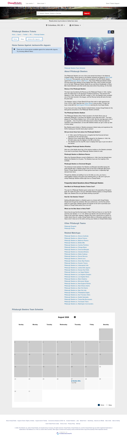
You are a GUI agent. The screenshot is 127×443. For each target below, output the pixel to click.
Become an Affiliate (99, 420)
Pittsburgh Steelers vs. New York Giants (76, 288)
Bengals (73, 81)
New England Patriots (83, 105)
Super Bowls (88, 103)
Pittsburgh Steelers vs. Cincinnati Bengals (76, 249)
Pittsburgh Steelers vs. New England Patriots (77, 283)
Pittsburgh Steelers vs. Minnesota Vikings (76, 281)
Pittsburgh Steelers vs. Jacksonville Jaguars (77, 268)
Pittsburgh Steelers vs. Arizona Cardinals (76, 236)
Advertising (90, 420)
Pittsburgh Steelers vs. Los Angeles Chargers (77, 274)
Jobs (77, 420)
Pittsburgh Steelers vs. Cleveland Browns (76, 252)
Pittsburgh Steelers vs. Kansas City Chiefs (76, 270)
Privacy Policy (71, 423)
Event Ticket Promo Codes (52, 423)
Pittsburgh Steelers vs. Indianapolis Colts (76, 265)
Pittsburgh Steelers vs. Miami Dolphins (75, 279)
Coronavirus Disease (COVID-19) (56, 420)
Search (86, 13)
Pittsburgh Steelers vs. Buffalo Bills (74, 243)
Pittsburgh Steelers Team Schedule (74, 68)
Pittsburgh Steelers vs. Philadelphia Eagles (77, 292)
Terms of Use (63, 423)
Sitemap (78, 423)
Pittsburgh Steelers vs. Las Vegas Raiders (76, 272)
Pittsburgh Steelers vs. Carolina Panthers (76, 245)
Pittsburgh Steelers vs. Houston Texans (76, 263)
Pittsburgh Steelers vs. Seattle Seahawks (76, 297)
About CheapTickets (11, 420)
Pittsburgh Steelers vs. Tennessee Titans (76, 301)
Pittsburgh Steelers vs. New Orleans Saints (77, 286)
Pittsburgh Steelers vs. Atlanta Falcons (75, 238)
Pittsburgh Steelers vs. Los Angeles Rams (76, 277)
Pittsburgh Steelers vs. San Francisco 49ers (77, 295)
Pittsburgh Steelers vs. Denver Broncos (75, 256)
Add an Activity (116, 420)
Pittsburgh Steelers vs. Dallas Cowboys (75, 254)
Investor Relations (70, 420)
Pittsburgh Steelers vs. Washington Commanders (78, 304)
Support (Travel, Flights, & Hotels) (25, 420)
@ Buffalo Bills (76, 381)
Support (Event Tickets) (41, 420)
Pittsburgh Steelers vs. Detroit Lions (74, 258)
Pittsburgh (69, 79)
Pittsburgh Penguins (70, 226)
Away (22, 39)
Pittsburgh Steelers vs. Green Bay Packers (76, 261)
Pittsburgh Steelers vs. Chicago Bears (75, 247)
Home (15, 39)
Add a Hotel (108, 420)
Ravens (86, 81)
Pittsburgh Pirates (69, 228)
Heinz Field (108, 77)
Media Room (83, 420)
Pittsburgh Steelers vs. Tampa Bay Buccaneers (78, 299)
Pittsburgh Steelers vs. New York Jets (75, 290)
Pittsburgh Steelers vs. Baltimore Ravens (76, 240)
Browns (79, 81)
